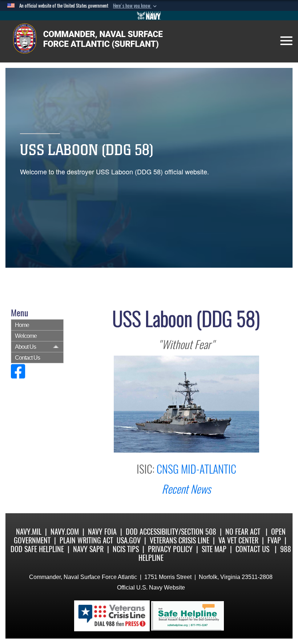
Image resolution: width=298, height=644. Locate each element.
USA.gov (129, 540)
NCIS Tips (126, 549)
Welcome (26, 336)
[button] (135, 5)
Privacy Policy (170, 549)
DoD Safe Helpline (37, 549)
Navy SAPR (88, 549)
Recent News (186, 489)
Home (22, 325)
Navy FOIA (102, 531)
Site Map (214, 549)
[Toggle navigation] (286, 40)
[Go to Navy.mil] (149, 15)
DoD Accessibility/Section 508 (171, 531)
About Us (25, 347)
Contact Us (27, 358)
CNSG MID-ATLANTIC (196, 469)
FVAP (274, 540)
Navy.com (65, 531)
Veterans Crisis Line (179, 540)
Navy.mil (28, 531)
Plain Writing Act (86, 540)
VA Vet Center (238, 540)
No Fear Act (242, 531)
